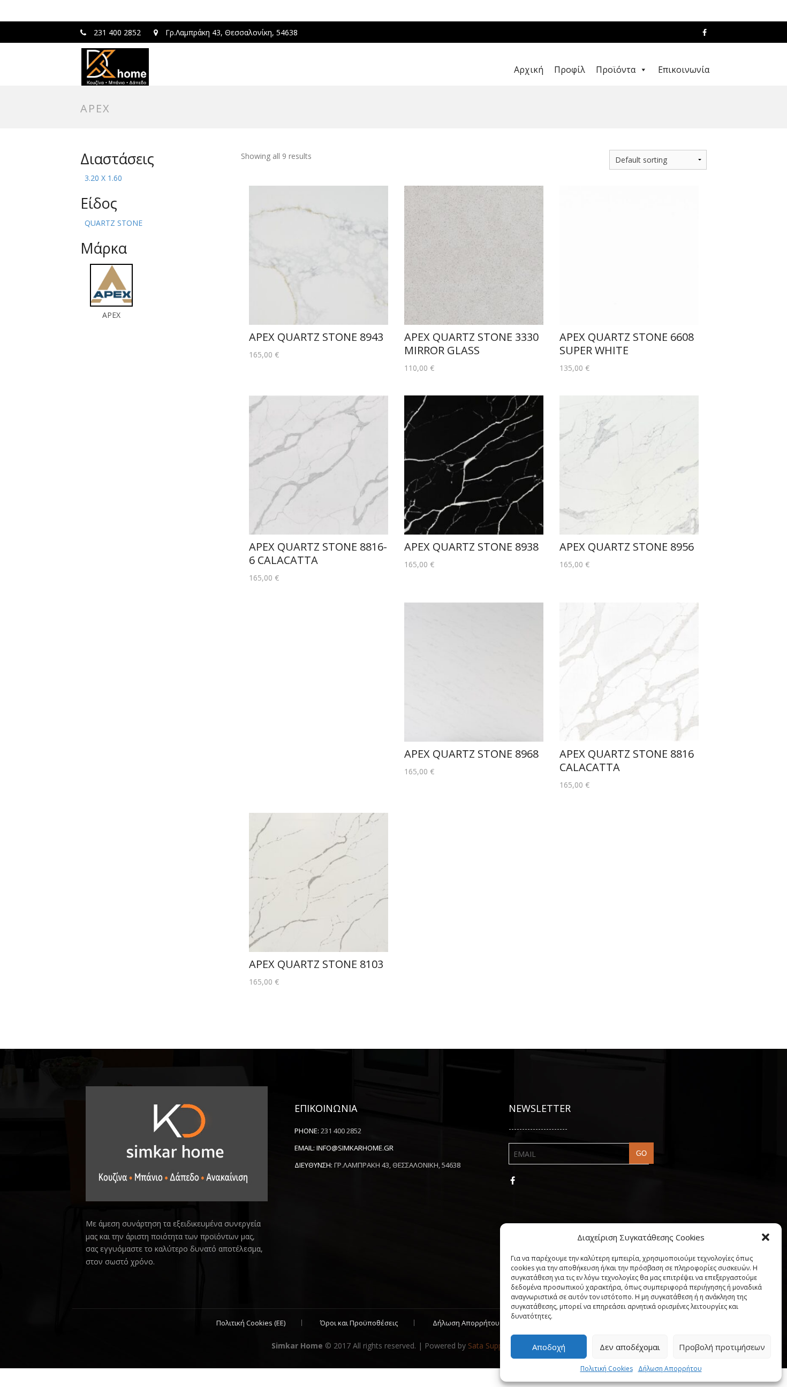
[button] (765, 1237)
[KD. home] (115, 67)
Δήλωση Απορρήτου (670, 1368)
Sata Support (490, 1345)
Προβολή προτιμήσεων (722, 1347)
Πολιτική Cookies (606, 1368)
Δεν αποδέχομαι (630, 1347)
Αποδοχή (548, 1347)
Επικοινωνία (683, 69)
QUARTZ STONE (113, 223)
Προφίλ (569, 69)
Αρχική (528, 69)
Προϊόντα (615, 69)
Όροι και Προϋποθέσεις (359, 1323)
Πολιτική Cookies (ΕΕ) (250, 1323)
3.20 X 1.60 (103, 178)
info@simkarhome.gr (355, 1148)
